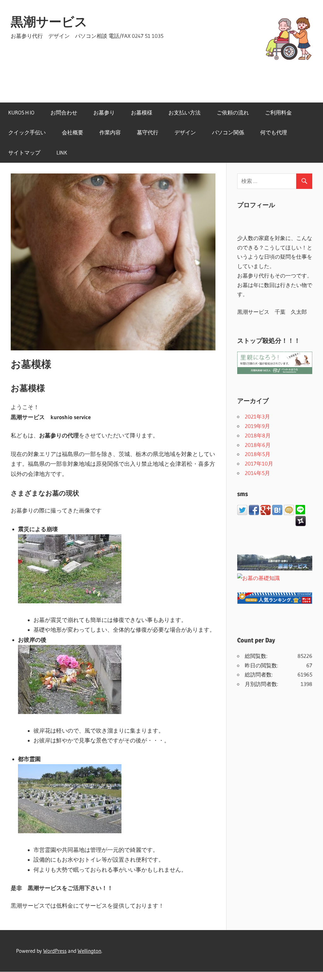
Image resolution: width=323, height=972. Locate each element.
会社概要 (72, 132)
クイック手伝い (27, 132)
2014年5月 (257, 473)
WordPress (55, 950)
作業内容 (110, 132)
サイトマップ (24, 152)
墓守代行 (147, 132)
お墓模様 (141, 112)
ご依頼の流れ (233, 112)
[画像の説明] (69, 601)
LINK (61, 152)
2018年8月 (258, 435)
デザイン (185, 132)
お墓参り (104, 112)
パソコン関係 (228, 132)
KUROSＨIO (21, 112)
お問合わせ (63, 112)
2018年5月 (257, 454)
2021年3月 (257, 416)
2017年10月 (259, 463)
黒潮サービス (49, 21)
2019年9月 (257, 426)
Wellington (89, 950)
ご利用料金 (278, 112)
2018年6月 (258, 445)
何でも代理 (273, 132)
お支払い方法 (184, 112)
